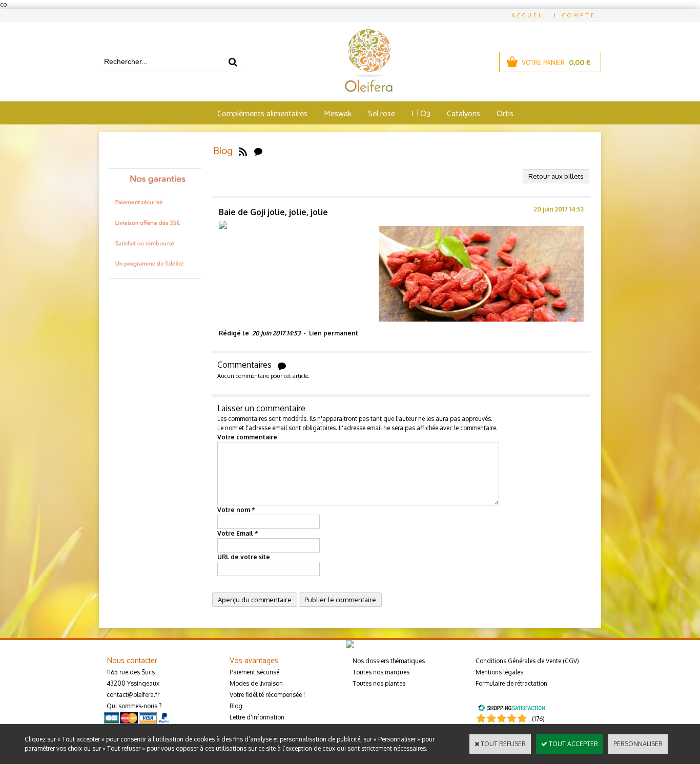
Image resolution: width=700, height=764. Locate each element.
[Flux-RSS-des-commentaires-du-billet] (282, 365)
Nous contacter (132, 660)
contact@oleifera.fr (133, 694)
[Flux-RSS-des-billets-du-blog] (243, 151)
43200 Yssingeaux (133, 683)
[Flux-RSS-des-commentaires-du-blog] (258, 151)
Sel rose (381, 114)
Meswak (338, 114)
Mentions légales (499, 672)
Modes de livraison (256, 683)
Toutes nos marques (381, 672)
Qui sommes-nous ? (134, 706)
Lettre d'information (257, 717)
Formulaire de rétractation (511, 683)
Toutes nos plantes (379, 683)
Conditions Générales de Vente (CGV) (527, 661)
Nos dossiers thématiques (389, 661)
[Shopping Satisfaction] (511, 707)
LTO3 (420, 114)
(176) (538, 719)
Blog (236, 706)
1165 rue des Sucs (131, 672)
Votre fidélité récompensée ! (267, 694)
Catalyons (463, 114)
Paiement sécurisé (254, 672)
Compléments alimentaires (262, 114)
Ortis (505, 114)
